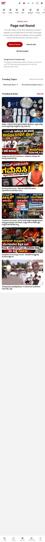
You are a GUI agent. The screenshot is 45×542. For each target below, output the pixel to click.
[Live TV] (24, 3)
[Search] (33, 3)
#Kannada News (10, 85)
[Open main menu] (37, 3)
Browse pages (22, 51)
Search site (31, 44)
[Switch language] (42, 3)
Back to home (14, 44)
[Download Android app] (28, 3)
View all (40, 94)
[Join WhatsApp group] (20, 3)
